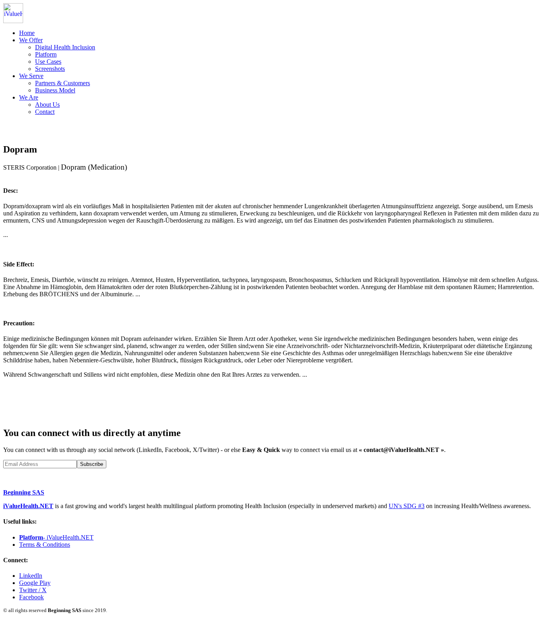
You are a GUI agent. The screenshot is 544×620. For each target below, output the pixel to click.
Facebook (31, 597)
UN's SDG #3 (407, 506)
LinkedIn (30, 575)
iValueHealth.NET (28, 506)
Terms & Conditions (44, 544)
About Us (47, 104)
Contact (45, 111)
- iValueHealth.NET (56, 537)
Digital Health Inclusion (65, 47)
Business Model (55, 90)
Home (27, 32)
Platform (46, 54)
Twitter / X (33, 590)
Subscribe (91, 464)
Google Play (35, 582)
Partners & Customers (62, 83)
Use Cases (48, 61)
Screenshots (50, 68)
